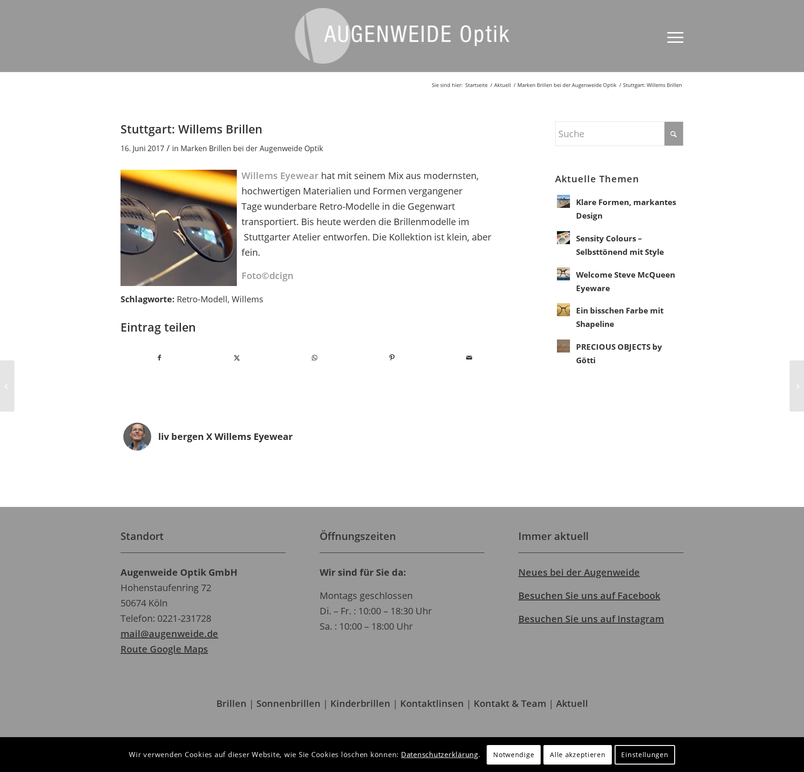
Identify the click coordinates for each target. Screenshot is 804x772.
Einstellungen (644, 754)
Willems (247, 299)
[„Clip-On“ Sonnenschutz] (797, 386)
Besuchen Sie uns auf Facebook (589, 595)
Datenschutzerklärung (439, 754)
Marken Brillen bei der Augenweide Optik (252, 148)
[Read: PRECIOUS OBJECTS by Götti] (563, 346)
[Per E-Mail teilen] (470, 358)
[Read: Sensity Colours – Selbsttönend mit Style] (563, 237)
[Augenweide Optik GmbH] (402, 43)
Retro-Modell (202, 299)
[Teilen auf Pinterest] (392, 358)
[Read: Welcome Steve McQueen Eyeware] (563, 274)
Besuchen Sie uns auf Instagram (591, 618)
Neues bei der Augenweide (579, 572)
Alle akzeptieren (577, 754)
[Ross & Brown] (7, 386)
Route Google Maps (164, 649)
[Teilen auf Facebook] (159, 358)
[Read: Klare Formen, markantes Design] (563, 201)
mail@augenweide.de (169, 633)
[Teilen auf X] (237, 358)
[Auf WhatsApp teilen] (314, 358)
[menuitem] (672, 36)
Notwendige (513, 754)
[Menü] (672, 36)
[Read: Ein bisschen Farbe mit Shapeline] (563, 309)
